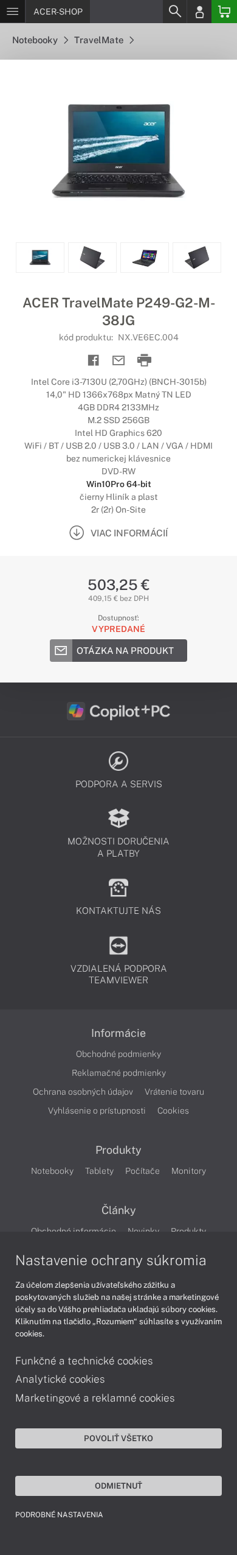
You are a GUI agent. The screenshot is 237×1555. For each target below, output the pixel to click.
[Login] (199, 11)
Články (118, 1210)
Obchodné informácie (73, 1231)
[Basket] (224, 11)
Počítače (142, 1171)
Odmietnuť (118, 1485)
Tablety (99, 1171)
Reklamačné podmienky (119, 1073)
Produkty (118, 1150)
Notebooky (36, 40)
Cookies (173, 1110)
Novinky (143, 1231)
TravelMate (99, 40)
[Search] (174, 11)
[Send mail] (119, 361)
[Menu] (12, 11)
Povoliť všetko (118, 1438)
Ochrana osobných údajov (83, 1092)
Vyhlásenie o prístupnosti (97, 1110)
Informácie (118, 1033)
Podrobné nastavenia (59, 1515)
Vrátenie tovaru (174, 1092)
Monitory (188, 1171)
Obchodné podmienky (118, 1054)
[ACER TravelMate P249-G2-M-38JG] (118, 151)
